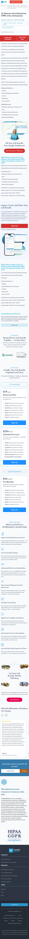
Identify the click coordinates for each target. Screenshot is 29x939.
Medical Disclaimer (10, 915)
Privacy (6, 920)
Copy (24, 771)
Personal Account (5, 859)
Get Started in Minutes (14, 151)
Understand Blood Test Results (9, 875)
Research (3, 5)
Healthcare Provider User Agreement (13, 918)
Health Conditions (6, 882)
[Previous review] (2, 715)
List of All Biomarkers (6, 872)
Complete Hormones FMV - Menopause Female (13, 23)
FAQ (2, 892)
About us (3, 889)
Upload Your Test (16, 2)
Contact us (14, 904)
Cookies (20, 920)
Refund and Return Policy (14, 923)
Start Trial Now (22, 38)
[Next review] (6, 715)
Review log (15, 325)
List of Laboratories (6, 878)
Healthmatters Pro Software (8, 862)
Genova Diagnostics (8, 27)
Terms (19, 915)
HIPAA (12, 920)
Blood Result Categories (7, 869)
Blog (2, 895)
